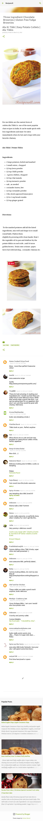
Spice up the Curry (16, 644)
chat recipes (15, 345)
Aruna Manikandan (16, 412)
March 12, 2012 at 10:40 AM (23, 375)
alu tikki (6, 345)
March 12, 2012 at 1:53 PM (26, 480)
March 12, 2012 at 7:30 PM (31, 546)
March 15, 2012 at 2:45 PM (17, 630)
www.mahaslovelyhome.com (20, 628)
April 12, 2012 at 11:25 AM (25, 656)
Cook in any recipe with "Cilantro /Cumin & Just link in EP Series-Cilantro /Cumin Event (23, 533)
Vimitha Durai (14, 424)
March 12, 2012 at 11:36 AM (24, 391)
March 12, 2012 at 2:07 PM (27, 490)
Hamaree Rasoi (15, 461)
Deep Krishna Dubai (16, 449)
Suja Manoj (13, 480)
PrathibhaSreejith (16, 546)
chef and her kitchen (17, 585)
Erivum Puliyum (14, 539)
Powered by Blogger (22, 814)
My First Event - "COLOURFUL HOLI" (22, 621)
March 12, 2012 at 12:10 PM (28, 424)
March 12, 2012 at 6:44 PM (21, 525)
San (10, 435)
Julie (11, 525)
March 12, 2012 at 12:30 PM (20, 434)
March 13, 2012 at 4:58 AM (17, 600)
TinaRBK (12, 391)
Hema (11, 513)
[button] (3, 36)
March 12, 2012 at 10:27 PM (18, 586)
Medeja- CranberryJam (18, 599)
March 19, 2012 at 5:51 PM (31, 644)
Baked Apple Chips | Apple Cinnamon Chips (15, 722)
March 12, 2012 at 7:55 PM (21, 569)
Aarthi (11, 375)
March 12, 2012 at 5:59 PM (24, 502)
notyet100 (13, 656)
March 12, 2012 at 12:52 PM (18, 450)
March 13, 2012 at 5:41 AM (24, 612)
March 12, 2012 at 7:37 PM (24, 558)
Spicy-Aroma (14, 490)
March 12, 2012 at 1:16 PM (29, 461)
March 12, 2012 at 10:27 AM (18, 363)
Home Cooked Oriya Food (19, 361)
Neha (11, 569)
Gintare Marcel (26, 818)
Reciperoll (9, 3)
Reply (11, 371)
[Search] (40, 3)
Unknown (12, 503)
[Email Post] (3, 343)
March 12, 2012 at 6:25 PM (21, 513)
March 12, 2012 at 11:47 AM (18, 414)
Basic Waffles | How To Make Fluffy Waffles (16, 756)
